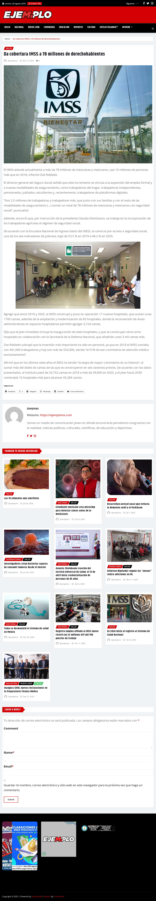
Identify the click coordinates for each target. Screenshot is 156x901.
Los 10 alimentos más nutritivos (21, 498)
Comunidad (49, 27)
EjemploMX (37, 896)
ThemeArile (59, 896)
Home (7, 39)
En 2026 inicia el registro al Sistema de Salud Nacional (128, 633)
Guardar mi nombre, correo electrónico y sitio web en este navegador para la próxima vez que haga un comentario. (73, 787)
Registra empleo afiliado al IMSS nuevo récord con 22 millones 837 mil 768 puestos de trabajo (77, 634)
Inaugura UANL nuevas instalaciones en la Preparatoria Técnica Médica (25, 690)
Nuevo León (33, 27)
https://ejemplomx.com (56, 415)
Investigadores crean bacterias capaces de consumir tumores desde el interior (26, 565)
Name (9, 752)
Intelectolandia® (109, 27)
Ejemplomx (13, 60)
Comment (11, 728)
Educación (64, 27)
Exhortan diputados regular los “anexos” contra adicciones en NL (129, 573)
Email (8, 766)
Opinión (126, 27)
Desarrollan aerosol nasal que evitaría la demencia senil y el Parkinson (128, 506)
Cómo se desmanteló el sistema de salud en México (26, 630)
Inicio (7, 27)
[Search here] (153, 28)
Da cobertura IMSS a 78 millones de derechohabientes (36, 39)
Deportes (78, 27)
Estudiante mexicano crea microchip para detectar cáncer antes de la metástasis (75, 510)
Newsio (47, 896)
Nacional (19, 27)
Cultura (91, 27)
